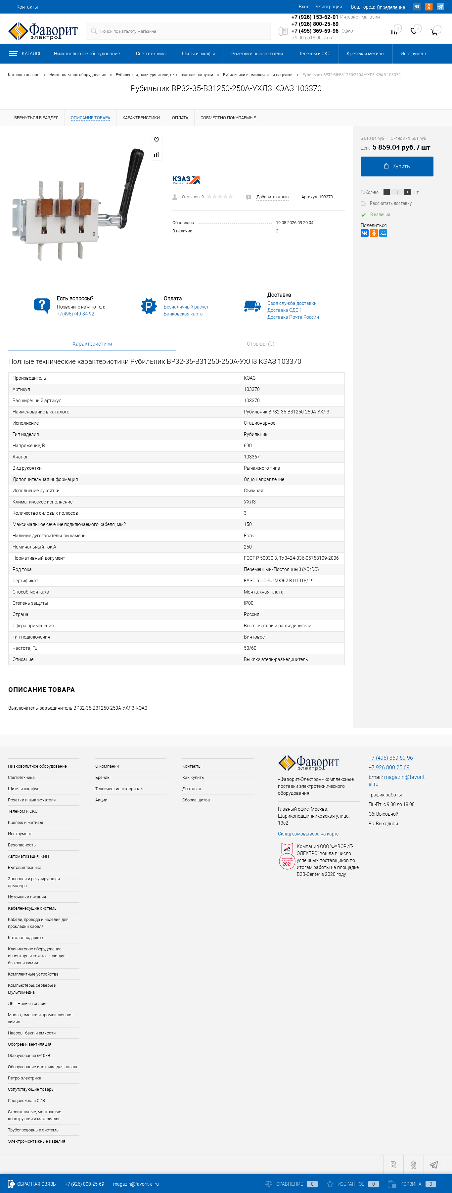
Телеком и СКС (315, 53)
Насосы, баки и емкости (32, 1032)
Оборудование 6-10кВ (29, 1055)
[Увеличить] (86, 204)
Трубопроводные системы (34, 1129)
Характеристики (92, 344)
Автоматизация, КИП (28, 856)
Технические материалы (119, 788)
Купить (401, 166)
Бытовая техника (24, 867)
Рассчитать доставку (391, 203)
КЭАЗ (249, 378)
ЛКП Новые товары (27, 1003)
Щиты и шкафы (198, 53)
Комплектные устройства (33, 974)
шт (416, 192)
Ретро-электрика (24, 1077)
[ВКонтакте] (365, 233)
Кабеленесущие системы (33, 908)
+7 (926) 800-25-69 (84, 1184)
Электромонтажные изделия (36, 1141)
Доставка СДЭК (284, 310)
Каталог (32, 53)
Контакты (27, 7)
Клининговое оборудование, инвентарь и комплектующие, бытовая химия (37, 955)
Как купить (193, 777)
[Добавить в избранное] (156, 140)
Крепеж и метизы (365, 53)
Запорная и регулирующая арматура (34, 882)
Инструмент (414, 53)
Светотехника (151, 53)
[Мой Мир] (383, 233)
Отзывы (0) (260, 344)
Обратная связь (36, 1184)
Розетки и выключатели (257, 53)
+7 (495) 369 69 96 (391, 758)
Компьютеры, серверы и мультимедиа (32, 989)
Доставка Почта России (293, 317)
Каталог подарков (25, 937)
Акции (101, 799)
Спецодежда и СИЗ (26, 1100)
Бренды (103, 777)
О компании (107, 766)
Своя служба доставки (292, 303)
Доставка (191, 788)
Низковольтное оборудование (87, 53)
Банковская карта (183, 313)
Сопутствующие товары (31, 1089)
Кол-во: (372, 192)
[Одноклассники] (374, 233)
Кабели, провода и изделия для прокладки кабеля (38, 923)
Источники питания (27, 896)
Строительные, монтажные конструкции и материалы (34, 1115)
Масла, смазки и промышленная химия (40, 1018)
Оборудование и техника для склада (43, 1066)
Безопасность (22, 844)
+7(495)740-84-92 (75, 313)
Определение (391, 7)
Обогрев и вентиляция (29, 1044)
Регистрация (328, 6)
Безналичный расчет (186, 307)
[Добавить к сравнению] (156, 155)
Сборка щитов (196, 799)
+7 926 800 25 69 (389, 767)
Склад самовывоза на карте (308, 833)
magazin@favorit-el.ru (136, 1184)
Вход (304, 6)
